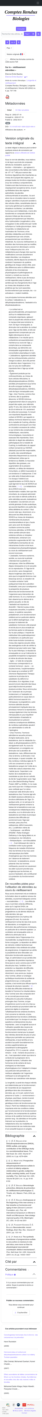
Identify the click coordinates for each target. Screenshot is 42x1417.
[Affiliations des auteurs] (26, 77)
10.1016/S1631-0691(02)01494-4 (22, 126)
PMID (7, 123)
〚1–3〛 (20, 486)
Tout (27, 34)
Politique (9, 1274)
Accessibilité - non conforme (24, 1408)
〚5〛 (22, 901)
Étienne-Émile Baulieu (14, 76)
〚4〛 (11, 843)
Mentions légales (30, 1411)
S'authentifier (22, 1312)
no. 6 (13, 42)
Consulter (21, 29)
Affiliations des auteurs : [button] (14, 129)
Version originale (13, 54)
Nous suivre (18, 1411)
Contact (24, 1413)
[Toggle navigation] (38, 3)
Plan (9, 48)
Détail (9, 110)
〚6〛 (31, 986)
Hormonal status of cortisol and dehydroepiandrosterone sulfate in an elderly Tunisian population (19, 1354)
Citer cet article (23, 110)
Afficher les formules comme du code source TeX (19, 60)
